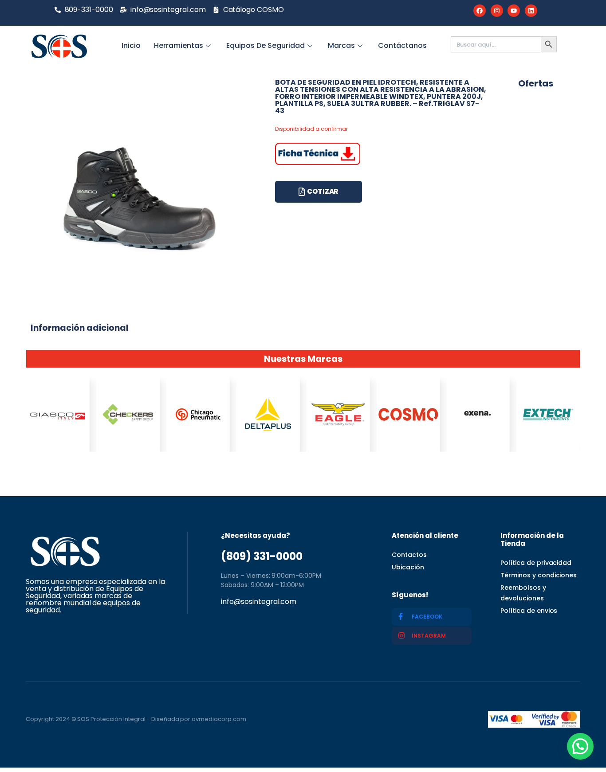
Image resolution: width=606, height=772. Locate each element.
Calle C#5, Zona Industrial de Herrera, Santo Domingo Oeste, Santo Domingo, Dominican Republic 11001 (288, 630)
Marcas (341, 45)
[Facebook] (479, 10)
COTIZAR (322, 191)
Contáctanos (402, 45)
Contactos (409, 554)
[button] (580, 746)
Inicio (131, 45)
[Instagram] (497, 10)
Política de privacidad (535, 562)
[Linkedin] (531, 10)
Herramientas (178, 45)
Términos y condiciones (538, 575)
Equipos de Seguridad (265, 45)
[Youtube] (514, 10)
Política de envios (528, 610)
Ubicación (408, 567)
